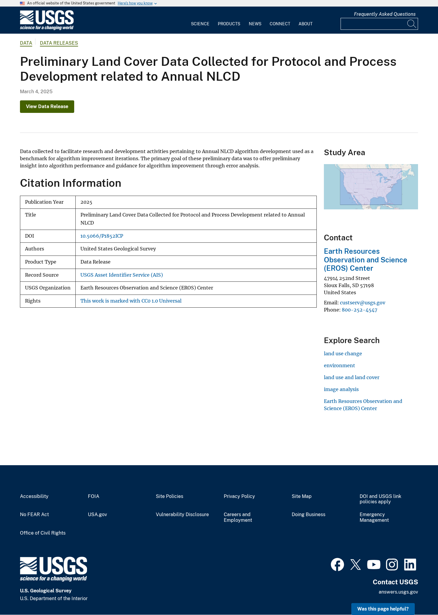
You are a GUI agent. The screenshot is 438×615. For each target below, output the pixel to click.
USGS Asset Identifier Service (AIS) (121, 275)
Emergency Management (374, 517)
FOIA (93, 496)
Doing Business (308, 514)
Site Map (302, 496)
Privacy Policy (239, 496)
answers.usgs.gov (398, 592)
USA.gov (97, 514)
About (306, 23)
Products (229, 23)
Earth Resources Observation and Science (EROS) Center (365, 260)
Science (200, 23)
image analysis (341, 389)
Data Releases (59, 43)
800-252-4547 (359, 310)
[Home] (47, 29)
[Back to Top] (416, 593)
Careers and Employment (238, 517)
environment (339, 365)
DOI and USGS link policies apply (380, 499)
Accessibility (34, 496)
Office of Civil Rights (43, 533)
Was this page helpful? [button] (383, 609)
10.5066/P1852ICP (101, 236)
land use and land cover (351, 377)
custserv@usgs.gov (362, 303)
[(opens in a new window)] (337, 564)
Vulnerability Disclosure (182, 514)
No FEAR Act (34, 514)
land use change (343, 353)
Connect (280, 23)
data (26, 43)
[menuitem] (200, 20)
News (255, 23)
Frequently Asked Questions (385, 14)
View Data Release (47, 106)
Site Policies (169, 496)
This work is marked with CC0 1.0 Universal (130, 301)
